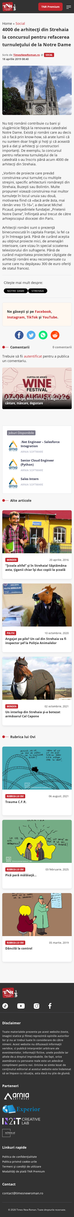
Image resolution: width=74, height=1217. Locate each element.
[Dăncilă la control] (37, 927)
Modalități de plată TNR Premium (23, 1171)
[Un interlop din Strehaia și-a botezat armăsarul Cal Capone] (37, 691)
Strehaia (37, 291)
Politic (11, 633)
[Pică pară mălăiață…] (37, 854)
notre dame (15, 291)
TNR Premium (50, 6)
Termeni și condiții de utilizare (21, 1166)
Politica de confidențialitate (19, 1156)
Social (20, 23)
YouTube (50, 317)
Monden (12, 560)
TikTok (32, 317)
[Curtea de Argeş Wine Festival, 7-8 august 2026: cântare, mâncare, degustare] (37, 388)
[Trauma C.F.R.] (37, 781)
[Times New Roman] (9, 6)
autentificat (33, 356)
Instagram (16, 317)
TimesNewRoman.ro (26, 55)
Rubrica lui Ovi (15, 796)
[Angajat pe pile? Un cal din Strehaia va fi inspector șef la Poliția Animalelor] (37, 617)
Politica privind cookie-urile (19, 1161)
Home (7, 23)
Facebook (43, 311)
